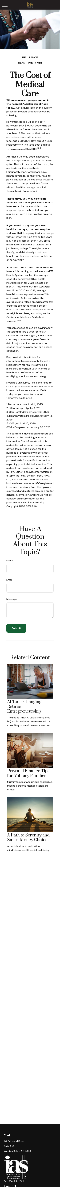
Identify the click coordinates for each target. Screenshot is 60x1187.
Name (9, 560)
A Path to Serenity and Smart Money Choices (28, 837)
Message (11, 599)
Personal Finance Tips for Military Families (28, 773)
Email (9, 579)
